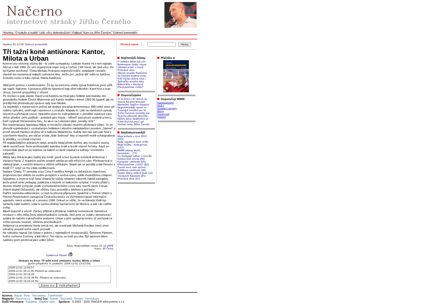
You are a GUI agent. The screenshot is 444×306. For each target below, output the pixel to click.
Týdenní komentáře (125, 32)
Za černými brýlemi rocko (131, 75)
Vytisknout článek (56, 255)
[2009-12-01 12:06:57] (59, 267)
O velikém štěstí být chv (131, 61)
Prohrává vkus (125, 70)
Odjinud (77, 32)
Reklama (31, 301)
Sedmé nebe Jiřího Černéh (133, 124)
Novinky (8, 32)
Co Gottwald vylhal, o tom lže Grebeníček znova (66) (134, 157)
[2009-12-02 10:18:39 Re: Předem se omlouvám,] (59, 278)
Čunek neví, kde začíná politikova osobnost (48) (131, 169)
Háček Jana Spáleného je (132, 118)
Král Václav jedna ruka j (131, 78)
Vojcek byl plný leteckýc (131, 101)
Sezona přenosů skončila (132, 115)
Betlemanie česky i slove (131, 64)
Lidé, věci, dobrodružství (55, 32)
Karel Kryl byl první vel (130, 121)
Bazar (18, 295)
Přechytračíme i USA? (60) (133, 164)
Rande (54, 298)
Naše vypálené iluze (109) (132, 141)
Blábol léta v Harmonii (130, 84)
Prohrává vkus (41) (128, 178)
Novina (78, 298)
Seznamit (66, 298)
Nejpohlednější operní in (131, 107)
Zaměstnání (55, 295)
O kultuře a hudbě (26, 32)
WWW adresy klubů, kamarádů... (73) (129, 152)
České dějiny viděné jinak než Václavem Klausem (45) (135, 174)
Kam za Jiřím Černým (97, 32)
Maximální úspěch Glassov (133, 104)
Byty (27, 295)
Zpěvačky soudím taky (130, 81)
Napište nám (47, 301)
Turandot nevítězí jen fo (131, 110)
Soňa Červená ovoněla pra (133, 113)
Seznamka (38, 295)
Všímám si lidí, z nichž (130, 67)
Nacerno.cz (23, 298)
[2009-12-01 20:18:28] (59, 274)
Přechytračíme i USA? (130, 87)
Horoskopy (92, 298)
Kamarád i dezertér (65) (131, 161)
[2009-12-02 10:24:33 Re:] (59, 281)
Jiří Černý (107, 248)
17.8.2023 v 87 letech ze (132, 98)
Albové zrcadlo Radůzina (132, 72)
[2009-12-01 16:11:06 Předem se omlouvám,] (59, 271)
